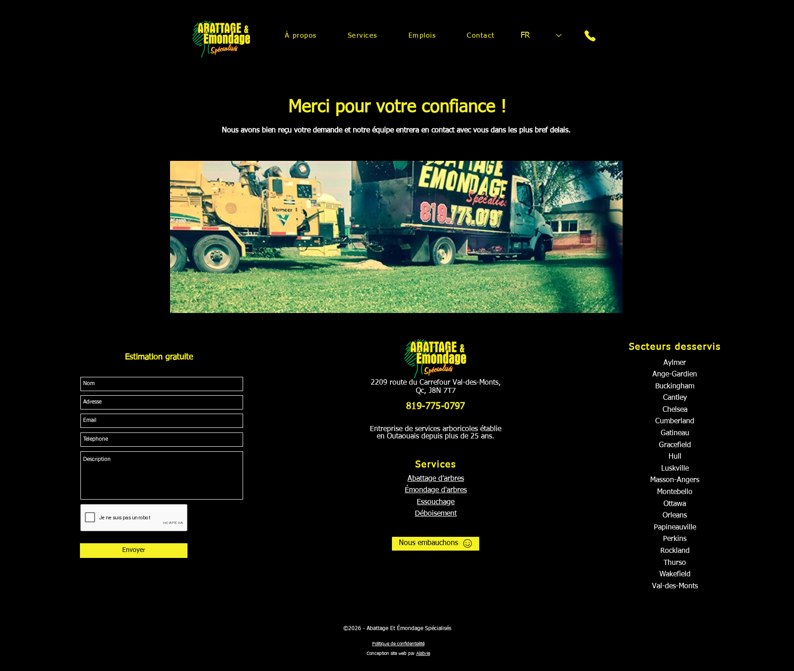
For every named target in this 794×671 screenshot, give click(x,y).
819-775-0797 (435, 406)
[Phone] (590, 36)
